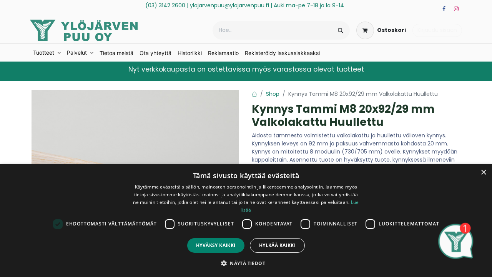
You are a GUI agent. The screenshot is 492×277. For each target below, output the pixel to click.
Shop (272, 94)
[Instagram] (456, 8)
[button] (246, 263)
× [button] (483, 172)
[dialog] (246, 220)
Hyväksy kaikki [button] (216, 245)
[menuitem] (47, 52)
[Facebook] (444, 8)
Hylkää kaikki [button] (277, 245)
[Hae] (340, 30)
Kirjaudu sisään (437, 30)
